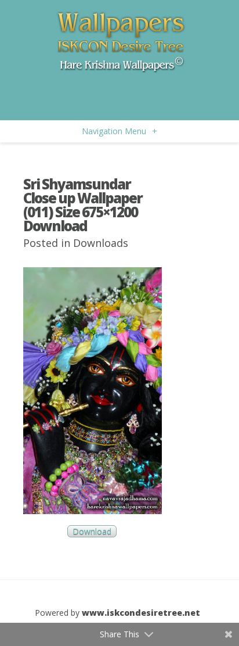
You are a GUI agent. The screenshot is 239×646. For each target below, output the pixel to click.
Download (92, 531)
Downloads (100, 243)
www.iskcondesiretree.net (141, 612)
